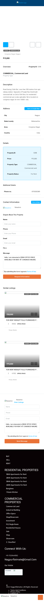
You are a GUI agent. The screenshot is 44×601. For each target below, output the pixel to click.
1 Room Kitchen (12, 492)
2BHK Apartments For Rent (16, 478)
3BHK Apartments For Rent (16, 481)
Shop (8, 535)
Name (5, 219)
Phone (5, 229)
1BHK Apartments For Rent (16, 474)
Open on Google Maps (33, 108)
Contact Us (14, 593)
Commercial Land (14, 50)
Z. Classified (10, 542)
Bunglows (10, 489)
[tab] (5, 44)
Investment (10, 521)
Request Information (22, 277)
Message (6, 253)
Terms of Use (31, 271)
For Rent (6, 50)
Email (5, 238)
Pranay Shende (13, 330)
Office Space (11, 514)
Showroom (10, 539)
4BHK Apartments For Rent (16, 485)
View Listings (36, 202)
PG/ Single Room (12, 524)
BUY (7, 456)
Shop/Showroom (12, 517)
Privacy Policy (15, 592)
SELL (8, 460)
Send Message (22, 441)
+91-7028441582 (12, 555)
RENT (8, 463)
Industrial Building (13, 510)
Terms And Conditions (18, 590)
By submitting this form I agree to (20, 271)
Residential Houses (13, 528)
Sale (7, 531)
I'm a (4, 248)
